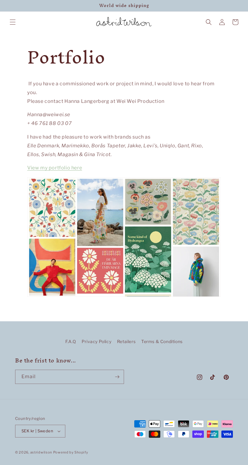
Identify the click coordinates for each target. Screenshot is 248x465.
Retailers (126, 341)
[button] (12, 22)
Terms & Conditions (162, 341)
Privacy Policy (96, 341)
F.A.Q (70, 341)
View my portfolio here (54, 168)
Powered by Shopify (70, 452)
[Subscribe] (117, 377)
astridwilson (41, 452)
